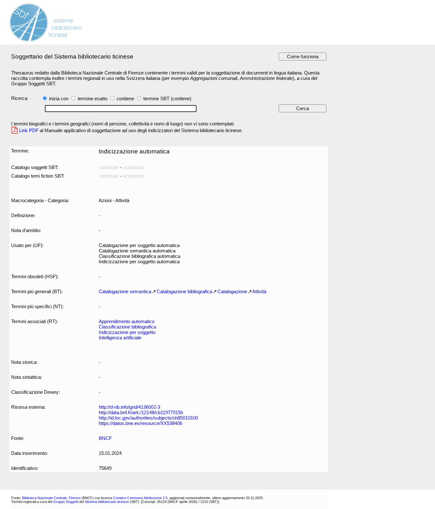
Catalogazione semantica (125, 291)
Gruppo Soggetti (65, 502)
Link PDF (29, 130)
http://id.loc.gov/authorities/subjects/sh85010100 (148, 418)
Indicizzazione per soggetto (127, 332)
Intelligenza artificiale (120, 337)
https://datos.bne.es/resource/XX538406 (140, 423)
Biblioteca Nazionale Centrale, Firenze (51, 498)
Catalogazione (232, 291)
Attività (259, 291)
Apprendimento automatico (126, 321)
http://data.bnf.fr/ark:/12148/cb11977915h (141, 412)
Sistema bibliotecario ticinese (107, 502)
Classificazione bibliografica (127, 326)
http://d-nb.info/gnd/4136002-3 (129, 407)
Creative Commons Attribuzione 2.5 (140, 498)
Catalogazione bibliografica (184, 291)
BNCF (105, 438)
